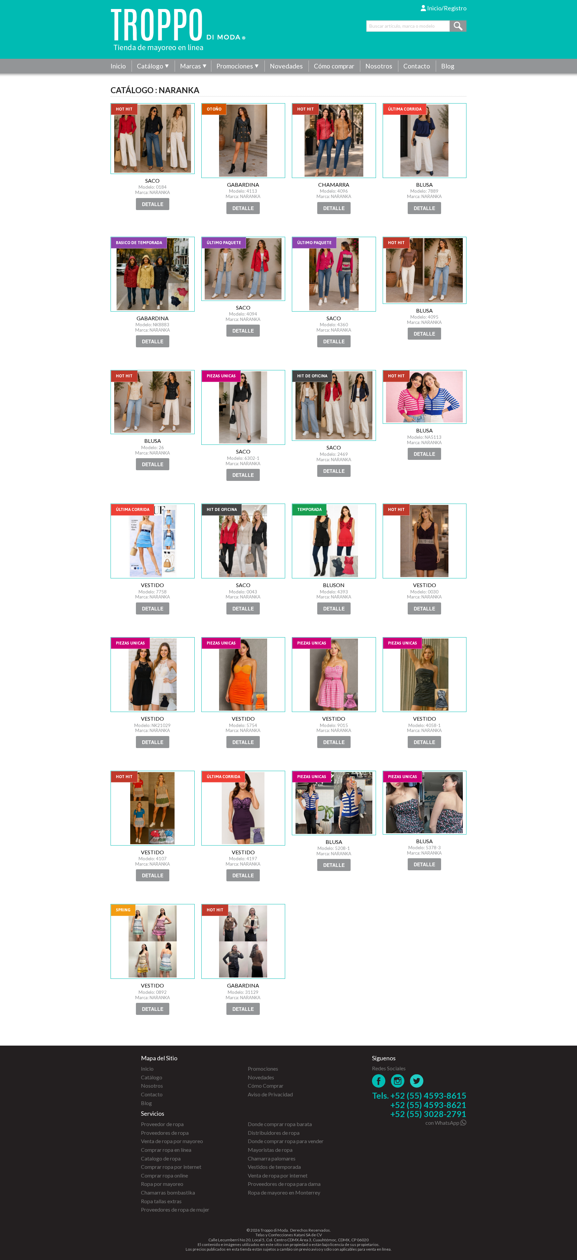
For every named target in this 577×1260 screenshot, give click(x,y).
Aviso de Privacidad (270, 1094)
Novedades (286, 66)
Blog (447, 66)
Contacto (416, 66)
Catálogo (150, 66)
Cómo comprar (334, 66)
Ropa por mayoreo (162, 1184)
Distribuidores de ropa (274, 1132)
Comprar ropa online (164, 1175)
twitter (417, 1081)
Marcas (190, 66)
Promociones (234, 66)
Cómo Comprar (265, 1085)
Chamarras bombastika (168, 1192)
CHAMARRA (334, 141)
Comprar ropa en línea (166, 1149)
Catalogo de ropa (161, 1158)
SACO (152, 139)
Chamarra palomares (272, 1158)
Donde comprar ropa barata (280, 1124)
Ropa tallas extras (161, 1201)
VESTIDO (152, 541)
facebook (379, 1081)
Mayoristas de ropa (270, 1149)
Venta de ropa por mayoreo (172, 1141)
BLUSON (334, 541)
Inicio (118, 66)
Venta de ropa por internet (278, 1175)
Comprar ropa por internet (171, 1166)
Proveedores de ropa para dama (284, 1184)
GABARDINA (243, 141)
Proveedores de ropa (165, 1132)
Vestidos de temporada (274, 1166)
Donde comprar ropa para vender (286, 1141)
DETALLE (152, 204)
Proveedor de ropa (162, 1124)
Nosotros (378, 66)
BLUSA (424, 141)
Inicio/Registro (446, 8)
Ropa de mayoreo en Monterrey (284, 1192)
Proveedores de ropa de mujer (175, 1209)
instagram (398, 1081)
